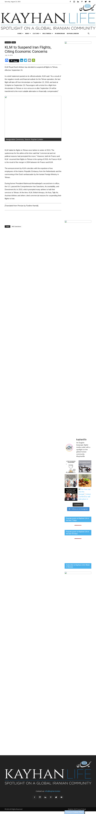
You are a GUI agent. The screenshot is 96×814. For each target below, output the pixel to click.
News (27, 33)
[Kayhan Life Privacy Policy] (77, 809)
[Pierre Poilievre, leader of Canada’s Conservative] (71, 494)
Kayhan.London (73, 33)
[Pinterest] (82, 1)
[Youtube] (89, 1)
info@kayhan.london (52, 791)
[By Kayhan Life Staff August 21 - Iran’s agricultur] (71, 480)
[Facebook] (70, 1)
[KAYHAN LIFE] (48, 17)
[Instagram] (74, 1)
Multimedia (46, 33)
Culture (36, 33)
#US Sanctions (16, 226)
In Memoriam (60, 33)
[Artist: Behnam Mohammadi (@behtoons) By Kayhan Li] (71, 466)
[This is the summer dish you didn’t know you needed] (85, 480)
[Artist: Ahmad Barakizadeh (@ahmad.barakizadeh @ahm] (85, 466)
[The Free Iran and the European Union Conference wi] (85, 494)
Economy (7, 42)
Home (19, 33)
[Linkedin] (78, 1)
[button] (88, 33)
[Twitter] (85, 1)
